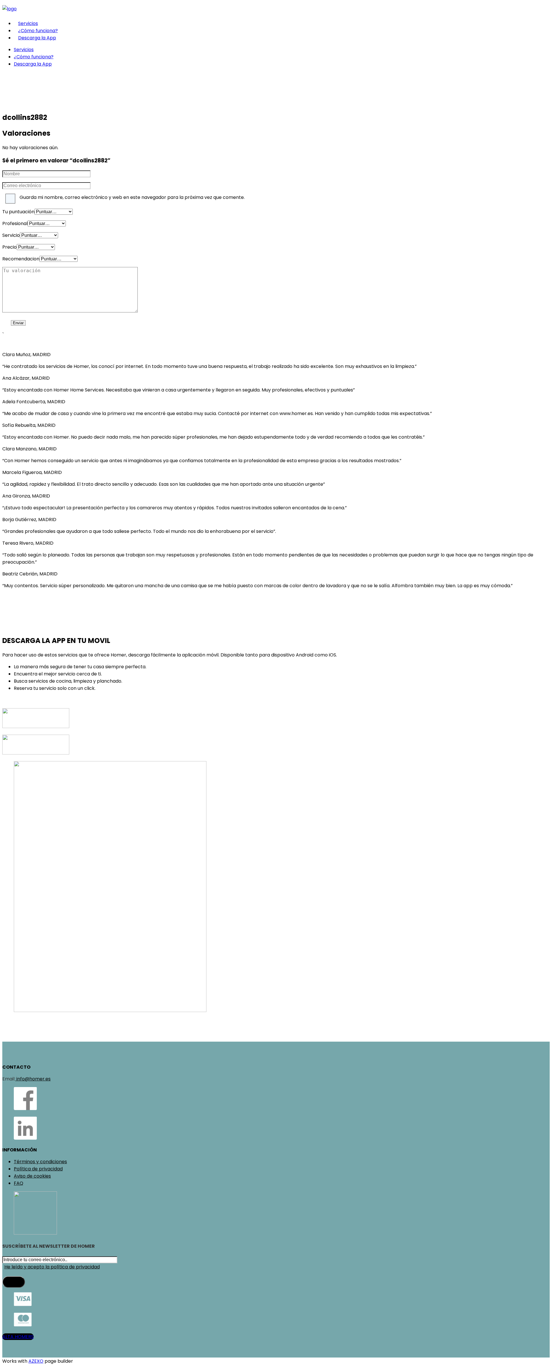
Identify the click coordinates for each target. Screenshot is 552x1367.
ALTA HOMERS (18, 1336)
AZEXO (35, 1361)
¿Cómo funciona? (38, 30)
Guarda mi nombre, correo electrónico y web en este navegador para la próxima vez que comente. (132, 197)
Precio (9, 247)
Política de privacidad (38, 1169)
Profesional (15, 223)
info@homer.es (33, 1079)
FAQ (18, 1183)
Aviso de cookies (32, 1176)
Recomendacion (20, 259)
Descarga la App (37, 37)
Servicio (11, 235)
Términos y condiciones (40, 1161)
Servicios (28, 23)
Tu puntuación (18, 211)
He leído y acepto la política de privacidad (52, 1267)
